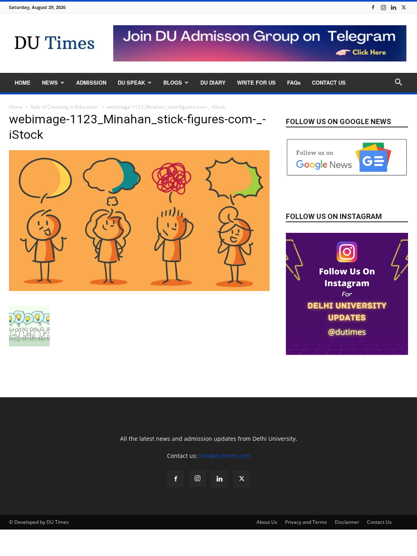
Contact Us (379, 522)
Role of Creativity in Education (65, 106)
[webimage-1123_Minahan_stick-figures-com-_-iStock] (139, 288)
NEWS (50, 82)
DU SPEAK (131, 82)
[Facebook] (373, 7)
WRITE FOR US (256, 82)
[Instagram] (383, 7)
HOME (23, 82)
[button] (398, 83)
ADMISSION (91, 82)
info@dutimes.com (224, 456)
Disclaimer (347, 522)
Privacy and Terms (306, 522)
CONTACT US (329, 82)
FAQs (294, 82)
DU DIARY (213, 82)
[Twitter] (403, 7)
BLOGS (172, 82)
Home (16, 106)
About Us (267, 522)
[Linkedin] (393, 7)
